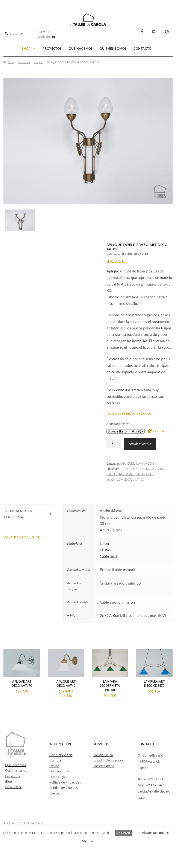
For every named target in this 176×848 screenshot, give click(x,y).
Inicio (11, 62)
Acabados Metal (117, 424)
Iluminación (24, 62)
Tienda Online (103, 766)
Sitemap (55, 793)
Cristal (111, 474)
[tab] (29, 527)
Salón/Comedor (118, 480)
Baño (160, 469)
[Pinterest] (167, 31)
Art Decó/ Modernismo (137, 469)
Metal (140, 474)
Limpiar (158, 431)
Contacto (143, 48)
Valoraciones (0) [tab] (22, 537)
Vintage (138, 480)
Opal (149, 474)
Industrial (126, 474)
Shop (26, 48)
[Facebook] (142, 31)
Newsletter (13, 787)
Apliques (38, 62)
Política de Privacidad (65, 782)
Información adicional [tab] (18, 514)
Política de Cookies (63, 788)
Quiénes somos (113, 48)
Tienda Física (103, 755)
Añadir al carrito (140, 444)
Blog (8, 781)
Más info (88, 841)
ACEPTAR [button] (123, 833)
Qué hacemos (81, 48)
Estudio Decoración (108, 760)
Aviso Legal (57, 777)
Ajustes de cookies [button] (155, 833)
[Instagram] (154, 31)
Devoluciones (59, 771)
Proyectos (52, 48)
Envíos (54, 766)
